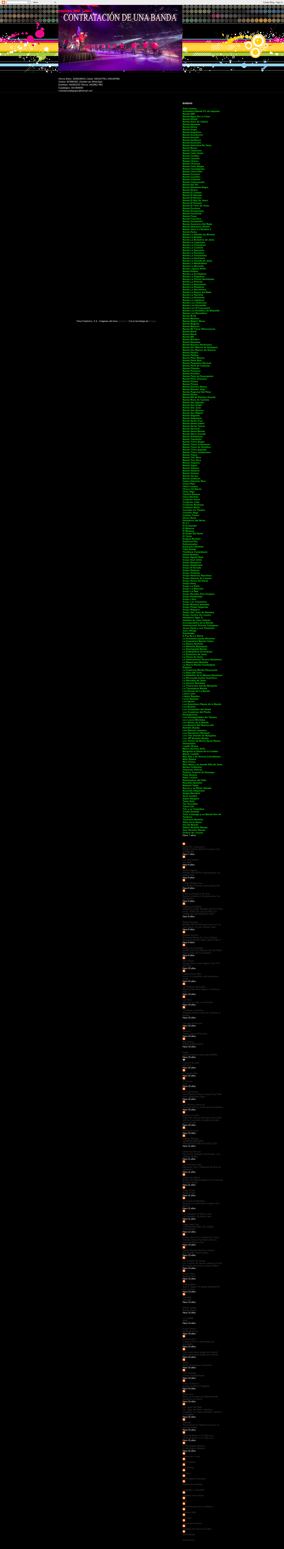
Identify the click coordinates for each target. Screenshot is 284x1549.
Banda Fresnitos (190, 922)
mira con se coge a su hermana (198, 1002)
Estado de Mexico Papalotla (196, 1386)
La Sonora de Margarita (194, 1201)
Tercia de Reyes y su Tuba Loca (198, 1435)
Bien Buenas (189, 1534)
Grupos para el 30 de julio (195, 1034)
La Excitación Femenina (194, 1479)
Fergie (186, 1052)
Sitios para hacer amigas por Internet (200, 1354)
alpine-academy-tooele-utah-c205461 (200, 1054)
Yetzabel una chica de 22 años (197, 1529)
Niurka (186, 1362)
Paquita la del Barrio (192, 906)
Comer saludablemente (193, 1375)
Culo (185, 1084)
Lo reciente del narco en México (198, 1506)
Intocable (187, 1297)
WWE (185, 1320)
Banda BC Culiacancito (194, 847)
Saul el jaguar (189, 1284)
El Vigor (186, 1473)
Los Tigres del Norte (192, 1407)
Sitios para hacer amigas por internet (200, 1352)
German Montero (191, 1138)
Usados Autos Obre (192, 974)
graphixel (123, 321)
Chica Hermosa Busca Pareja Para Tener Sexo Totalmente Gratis (202, 1095)
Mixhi (185, 1501)
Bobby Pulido (189, 1190)
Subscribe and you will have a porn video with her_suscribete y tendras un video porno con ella (202, 1120)
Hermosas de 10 (190, 1130)
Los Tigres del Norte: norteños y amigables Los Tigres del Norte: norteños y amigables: (202, 1412)
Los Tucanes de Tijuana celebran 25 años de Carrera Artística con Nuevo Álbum (202, 1264)
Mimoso (186, 1031)
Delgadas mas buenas (193, 1495)
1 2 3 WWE (188, 1318)
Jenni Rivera (188, 1540)
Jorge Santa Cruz (191, 1224)
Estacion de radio (191, 1063)
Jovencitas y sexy (191, 1456)
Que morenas (189, 1462)
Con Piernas (188, 1467)
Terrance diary (189, 1512)
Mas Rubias (188, 1042)
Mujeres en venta (191, 1115)
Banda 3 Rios (189, 1274)
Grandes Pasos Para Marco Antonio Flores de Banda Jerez (200, 1241)
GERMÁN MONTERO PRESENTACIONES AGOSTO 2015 (200, 1142)
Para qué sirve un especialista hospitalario (203, 1107)
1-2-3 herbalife (189, 1373)
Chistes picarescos (192, 1151)
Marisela (187, 1422)
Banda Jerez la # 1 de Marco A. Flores (201, 1237)
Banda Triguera (190, 870)
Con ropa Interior (190, 860)
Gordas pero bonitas (192, 1523)
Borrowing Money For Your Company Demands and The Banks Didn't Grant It (202, 938)
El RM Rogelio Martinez (194, 1446)
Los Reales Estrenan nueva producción (201, 885)
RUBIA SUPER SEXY (193, 1044)
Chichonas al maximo (193, 1010)
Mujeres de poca (190, 935)
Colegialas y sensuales (194, 1490)
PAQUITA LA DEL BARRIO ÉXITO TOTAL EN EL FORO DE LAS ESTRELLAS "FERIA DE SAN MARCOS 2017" (203, 911)
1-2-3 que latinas (190, 1092)
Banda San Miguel (191, 1177)
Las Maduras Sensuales (194, 987)
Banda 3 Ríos (189, 1276)
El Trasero (187, 1081)
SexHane (187, 862)
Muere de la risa (190, 1331)
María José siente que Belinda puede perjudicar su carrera (200, 1397)
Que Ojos (187, 1518)
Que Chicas (188, 961)
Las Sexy (187, 1000)
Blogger (152, 321)
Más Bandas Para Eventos (195, 1253)
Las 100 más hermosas (194, 1105)
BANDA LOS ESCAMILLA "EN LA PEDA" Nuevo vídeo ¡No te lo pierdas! (202, 951)
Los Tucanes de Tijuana (194, 1261)
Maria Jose (188, 1394)
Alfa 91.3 (187, 1065)
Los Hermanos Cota (192, 1164)
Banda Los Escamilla (193, 948)
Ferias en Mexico (191, 1383)
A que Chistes (189, 1328)
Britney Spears (190, 1307)
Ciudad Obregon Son (192, 883)
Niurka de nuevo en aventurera (197, 1365)
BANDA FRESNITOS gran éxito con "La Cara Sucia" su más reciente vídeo (202, 925)
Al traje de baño (190, 1073)
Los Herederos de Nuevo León (197, 1214)
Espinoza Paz (189, 1339)
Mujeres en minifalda (192, 1484)
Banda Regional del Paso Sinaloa (198, 1250)
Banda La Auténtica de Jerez (196, 893)
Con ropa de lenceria (192, 1023)
